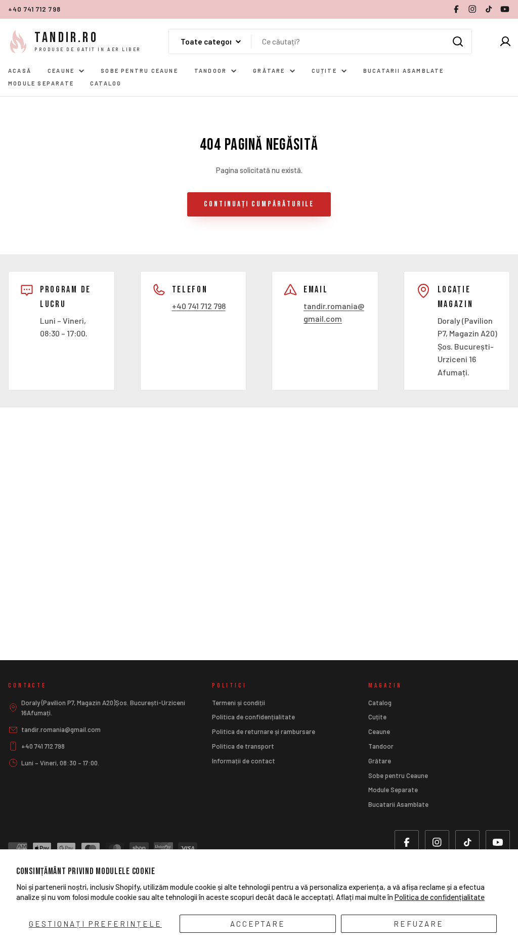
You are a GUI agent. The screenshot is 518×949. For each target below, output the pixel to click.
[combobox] (320, 41)
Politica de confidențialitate (440, 896)
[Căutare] (458, 41)
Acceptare (257, 923)
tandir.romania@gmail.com (61, 729)
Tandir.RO (66, 38)
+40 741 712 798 (34, 9)
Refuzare (419, 923)
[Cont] (505, 41)
